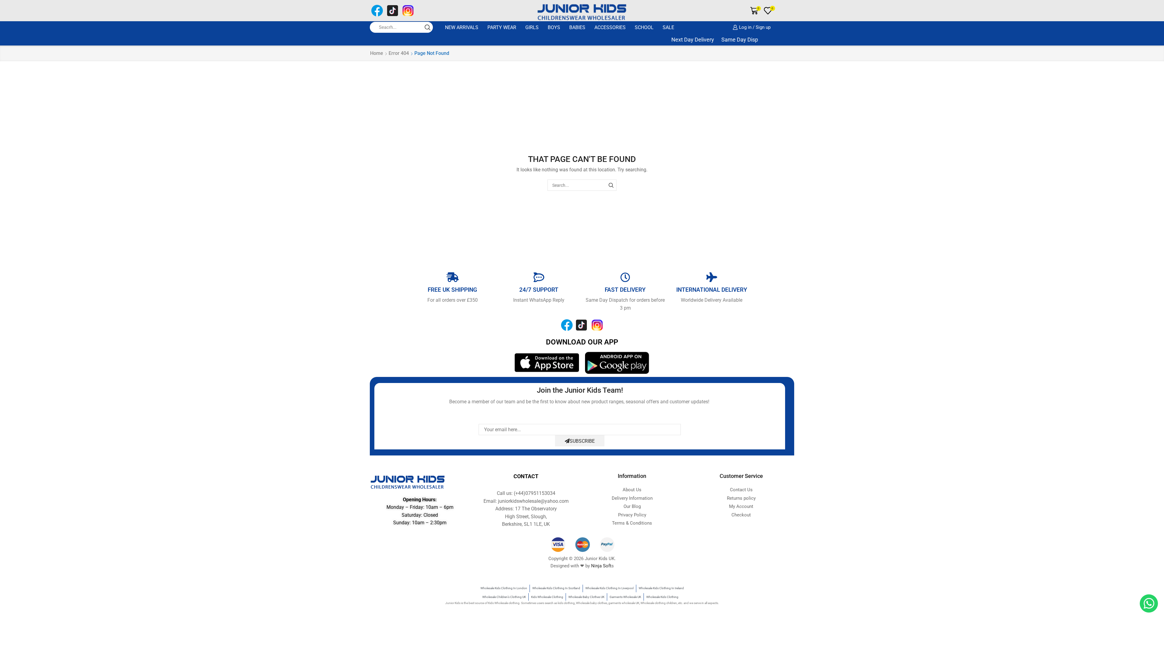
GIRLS (532, 27)
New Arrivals (461, 27)
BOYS (554, 27)
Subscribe (582, 441)
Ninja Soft (601, 566)
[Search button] (427, 27)
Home (376, 53)
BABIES (577, 27)
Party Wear (501, 27)
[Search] (611, 185)
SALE (668, 27)
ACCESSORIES (610, 27)
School (644, 27)
